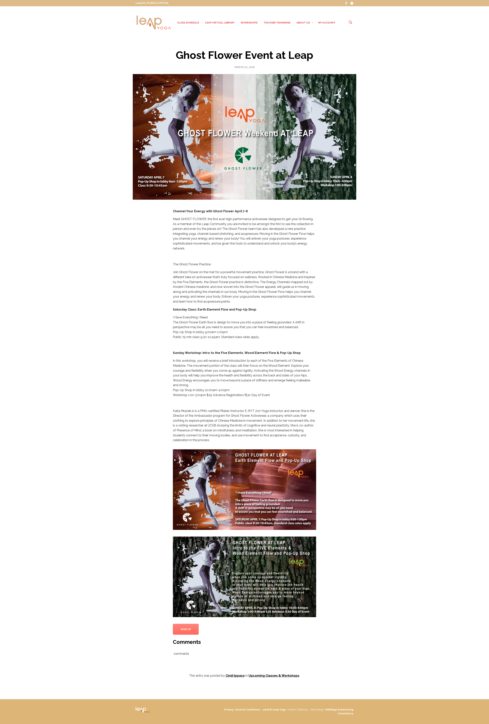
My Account (326, 22)
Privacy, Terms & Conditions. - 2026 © (248, 709)
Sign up (186, 629)
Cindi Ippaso (235, 675)
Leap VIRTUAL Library (220, 22)
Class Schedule (188, 22)
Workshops (249, 22)
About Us (303, 22)
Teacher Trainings (277, 22)
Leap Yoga (279, 709)
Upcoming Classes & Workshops (274, 675)
